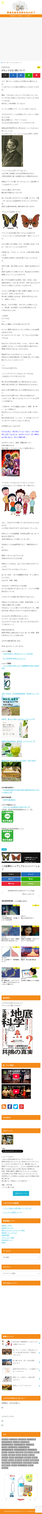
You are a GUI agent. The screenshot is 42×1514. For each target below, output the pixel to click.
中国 (4, 1452)
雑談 (5, 849)
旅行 (11, 1460)
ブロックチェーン (20, 1450)
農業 (35, 1462)
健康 (36, 1452)
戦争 (4, 1460)
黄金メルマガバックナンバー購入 (13, 1230)
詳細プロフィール (21, 1193)
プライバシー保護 (8, 1238)
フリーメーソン (7, 1450)
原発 (18, 1455)
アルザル (22, 1439)
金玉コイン (22, 1465)
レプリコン (32, 1450)
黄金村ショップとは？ (9, 1233)
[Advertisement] (21, 40)
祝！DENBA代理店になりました (14, 658)
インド (16, 1442)
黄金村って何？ (7, 1225)
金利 (14, 1465)
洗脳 (26, 1460)
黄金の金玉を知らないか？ (20, 1511)
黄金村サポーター (8, 1228)
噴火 (31, 1455)
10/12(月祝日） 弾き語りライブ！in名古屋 (18, 654)
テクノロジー (20, 1444)
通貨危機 (6, 1465)
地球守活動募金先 (9, 800)
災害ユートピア (22, 1385)
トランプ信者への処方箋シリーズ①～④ (17, 1208)
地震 (5, 1457)
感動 (34, 1457)
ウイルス (25, 1442)
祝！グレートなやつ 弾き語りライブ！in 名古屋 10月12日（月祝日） (25, 1352)
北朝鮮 (12, 1455)
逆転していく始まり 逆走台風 (24, 1378)
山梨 (11, 1457)
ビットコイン (24, 1447)
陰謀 (5, 1468)
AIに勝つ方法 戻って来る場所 (23, 1362)
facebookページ (7, 1240)
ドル (4, 1447)
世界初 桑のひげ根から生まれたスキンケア (17, 719)
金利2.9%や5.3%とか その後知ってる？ (25, 1370)
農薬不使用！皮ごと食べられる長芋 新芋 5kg (18, 760)
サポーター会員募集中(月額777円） (15, 807)
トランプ (30, 1444)
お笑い (5, 1439)
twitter (4, 1242)
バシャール (13, 1447)
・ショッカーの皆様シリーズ (12, 1212)
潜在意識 (34, 1460)
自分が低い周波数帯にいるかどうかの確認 (25, 1343)
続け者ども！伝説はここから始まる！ (21, 15)
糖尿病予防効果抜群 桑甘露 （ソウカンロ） (17, 741)
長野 (30, 1465)
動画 (4, 1455)
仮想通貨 (28, 1452)
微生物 (28, 1457)
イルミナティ (7, 1442)
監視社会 (6, 1462)
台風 (24, 1455)
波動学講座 (5, 1235)
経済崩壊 (27, 1462)
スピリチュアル (7, 1444)
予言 (11, 1452)
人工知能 (19, 1452)
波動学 (18, 1460)
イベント (31, 1439)
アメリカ (13, 1439)
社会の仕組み (17, 1462)
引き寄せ (19, 1457)
